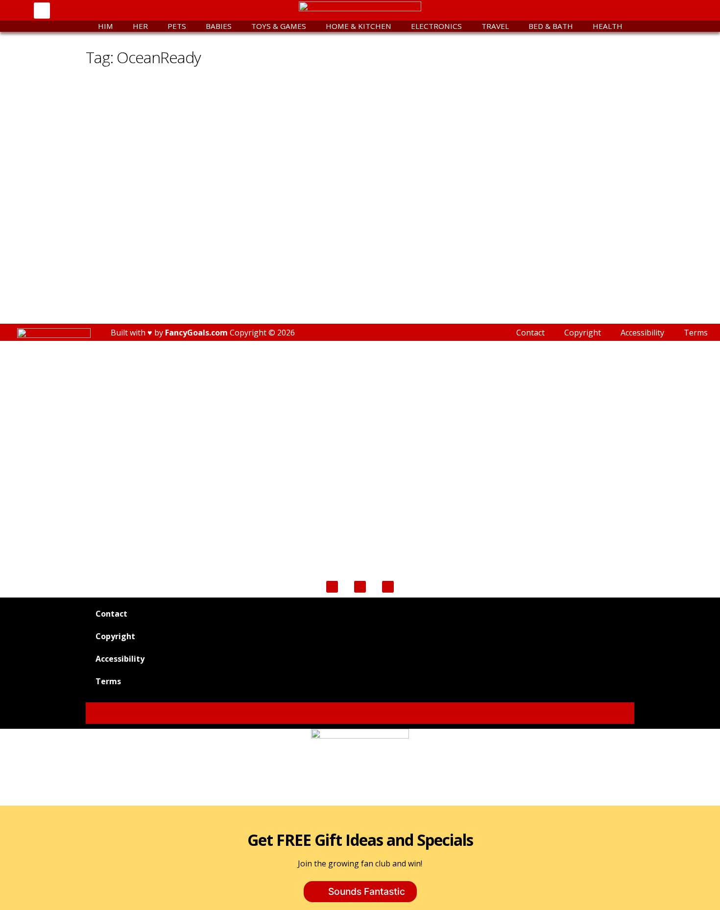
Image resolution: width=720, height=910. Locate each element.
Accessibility (642, 332)
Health (608, 26)
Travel (495, 26)
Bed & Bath (550, 26)
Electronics (436, 26)
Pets (177, 26)
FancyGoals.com (196, 332)
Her (140, 26)
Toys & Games (278, 26)
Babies (219, 26)
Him (105, 26)
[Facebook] (584, 10)
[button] (42, 10)
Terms (696, 332)
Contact (530, 332)
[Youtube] (612, 10)
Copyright (582, 332)
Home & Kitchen (358, 26)
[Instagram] (640, 10)
